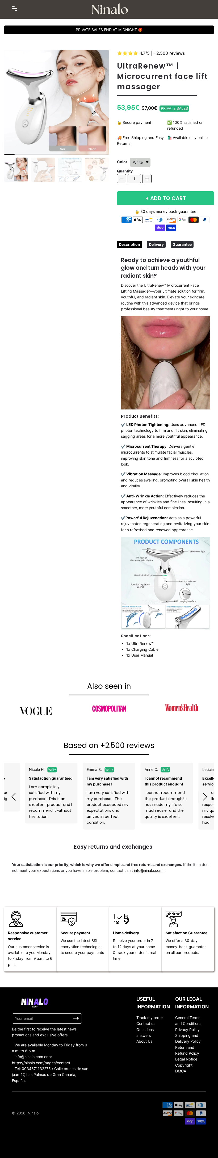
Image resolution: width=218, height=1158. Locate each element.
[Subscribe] (76, 1018)
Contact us (145, 1023)
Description (129, 244)
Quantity (125, 171)
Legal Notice (186, 1059)
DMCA (180, 1071)
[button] (13, 797)
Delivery (156, 244)
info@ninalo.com (148, 870)
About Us (144, 1041)
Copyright (183, 1065)
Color (122, 162)
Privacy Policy (187, 1029)
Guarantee (182, 244)
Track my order (149, 1017)
